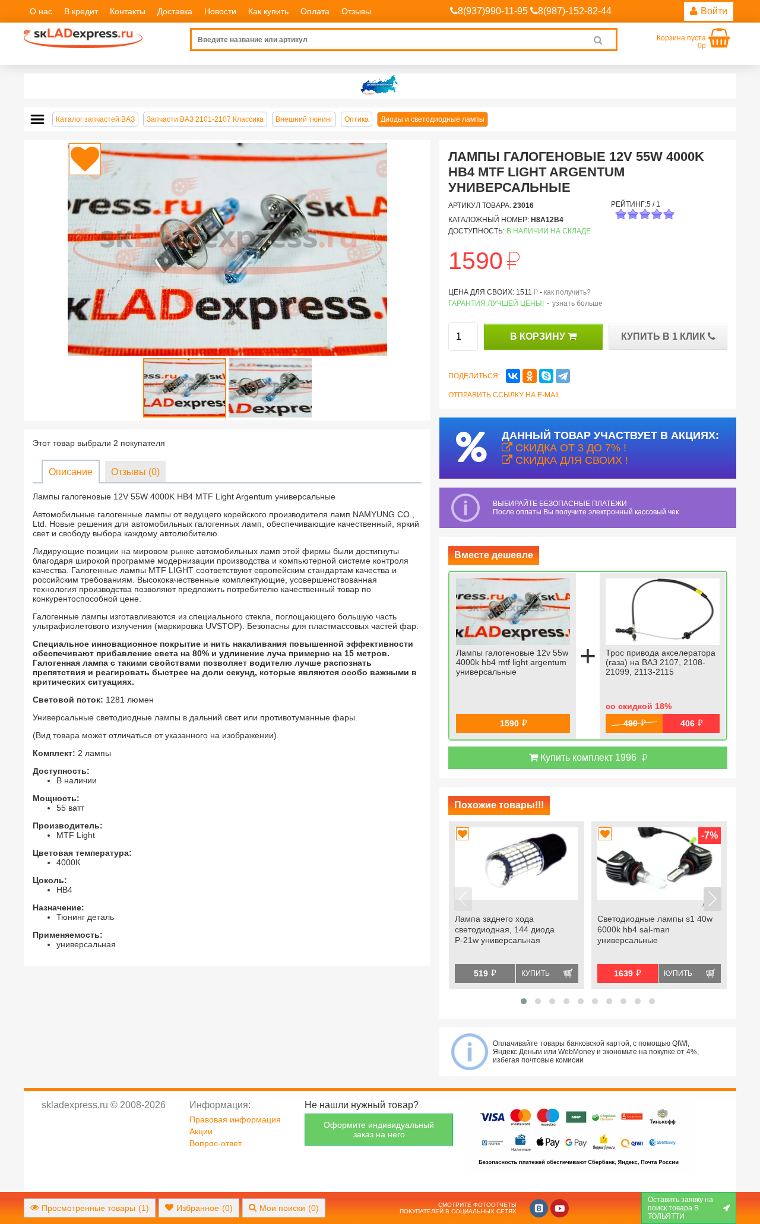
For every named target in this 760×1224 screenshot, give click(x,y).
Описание (71, 472)
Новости (220, 11)
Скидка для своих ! (570, 460)
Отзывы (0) (135, 472)
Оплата (315, 11)
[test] (380, 86)
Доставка (174, 11)
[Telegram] (563, 376)
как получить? (567, 292)
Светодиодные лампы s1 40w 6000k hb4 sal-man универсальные (654, 929)
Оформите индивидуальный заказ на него (379, 1129)
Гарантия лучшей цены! (496, 303)
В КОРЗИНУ (539, 336)
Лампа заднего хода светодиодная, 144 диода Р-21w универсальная (505, 929)
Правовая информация (235, 1119)
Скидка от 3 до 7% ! (569, 448)
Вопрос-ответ (215, 1143)
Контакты (127, 11)
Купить (535, 973)
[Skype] (546, 376)
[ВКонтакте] (513, 376)
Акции (201, 1131)
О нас (41, 11)
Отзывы (356, 11)
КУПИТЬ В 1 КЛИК (664, 336)
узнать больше (577, 303)
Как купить (268, 11)
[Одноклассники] (529, 376)
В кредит (81, 11)
